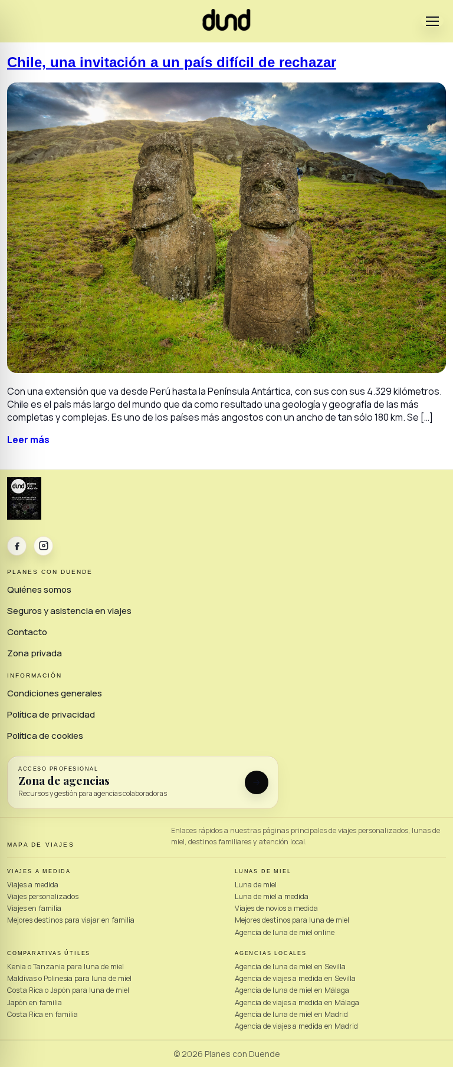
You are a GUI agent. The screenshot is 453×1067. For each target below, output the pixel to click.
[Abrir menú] (432, 21)
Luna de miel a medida (271, 896)
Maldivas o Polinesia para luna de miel (69, 978)
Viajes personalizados (42, 896)
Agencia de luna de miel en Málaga (292, 990)
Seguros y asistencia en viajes (69, 610)
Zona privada (34, 653)
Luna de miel (256, 885)
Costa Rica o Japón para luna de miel (68, 990)
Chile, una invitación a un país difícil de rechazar (171, 62)
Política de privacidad (51, 714)
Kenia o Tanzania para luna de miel (65, 967)
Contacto (27, 632)
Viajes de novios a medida (276, 908)
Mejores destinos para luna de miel (292, 920)
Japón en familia (34, 1002)
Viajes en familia (34, 908)
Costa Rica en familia (42, 1014)
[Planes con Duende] (226, 27)
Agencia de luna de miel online (284, 932)
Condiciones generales (54, 693)
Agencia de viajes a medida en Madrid (296, 1026)
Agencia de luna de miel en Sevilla (290, 967)
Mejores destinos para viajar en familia (70, 920)
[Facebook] (17, 546)
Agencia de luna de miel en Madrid (291, 1014)
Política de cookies (45, 735)
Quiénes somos (39, 589)
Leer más (28, 439)
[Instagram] (43, 546)
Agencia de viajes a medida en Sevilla (295, 978)
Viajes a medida (32, 885)
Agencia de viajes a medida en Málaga (297, 1002)
